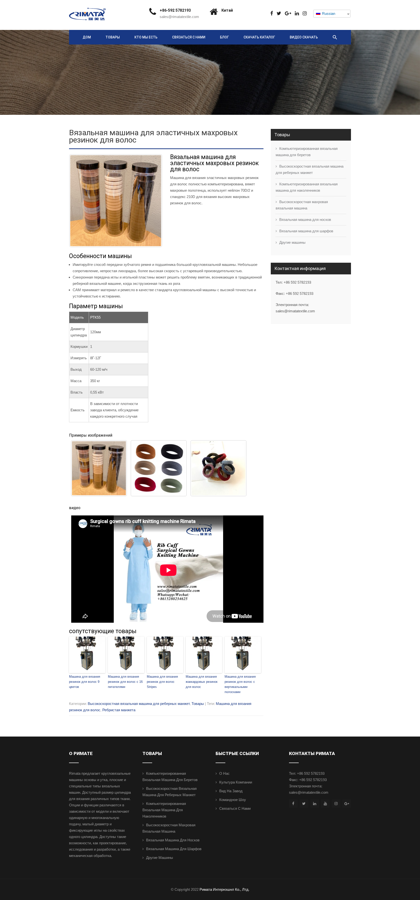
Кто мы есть (146, 37)
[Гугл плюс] (288, 13)
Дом (87, 37)
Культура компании (235, 782)
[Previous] (79, 200)
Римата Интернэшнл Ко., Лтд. (224, 889)
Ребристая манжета (118, 710)
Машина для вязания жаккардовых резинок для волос (202, 682)
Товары (112, 37)
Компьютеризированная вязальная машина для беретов (307, 151)
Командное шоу (232, 800)
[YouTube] (325, 803)
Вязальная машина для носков (305, 219)
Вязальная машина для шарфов (306, 231)
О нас (224, 773)
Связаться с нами (188, 37)
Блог (224, 37)
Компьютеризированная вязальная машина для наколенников (307, 187)
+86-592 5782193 (175, 10)
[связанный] (297, 13)
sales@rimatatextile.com (179, 17)
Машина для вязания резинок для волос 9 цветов (84, 682)
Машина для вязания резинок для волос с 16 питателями (125, 682)
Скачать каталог (259, 37)
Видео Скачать (304, 37)
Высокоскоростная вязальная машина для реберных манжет (139, 704)
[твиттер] (279, 13)
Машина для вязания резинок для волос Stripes (162, 682)
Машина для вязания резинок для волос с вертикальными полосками (240, 684)
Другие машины (292, 242)
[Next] (152, 200)
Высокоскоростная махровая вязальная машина (302, 205)
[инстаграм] (305, 13)
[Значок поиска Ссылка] (335, 37)
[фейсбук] (271, 13)
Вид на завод (231, 791)
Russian (328, 13)
